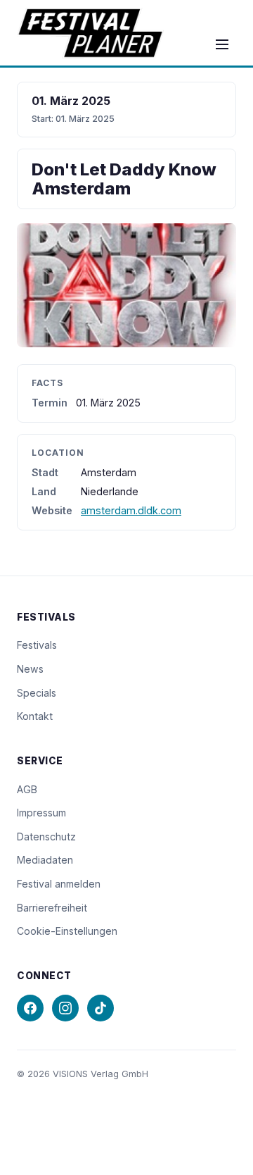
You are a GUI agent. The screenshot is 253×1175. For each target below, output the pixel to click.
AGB (27, 789)
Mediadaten (45, 860)
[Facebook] (30, 1008)
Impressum (41, 813)
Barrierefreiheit (52, 908)
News (30, 669)
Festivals (37, 645)
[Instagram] (65, 1008)
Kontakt (35, 716)
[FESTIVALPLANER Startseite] (90, 33)
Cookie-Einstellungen (67, 931)
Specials (36, 693)
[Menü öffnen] (222, 44)
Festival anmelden (58, 884)
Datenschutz (46, 837)
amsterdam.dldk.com (131, 510)
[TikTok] (100, 1008)
